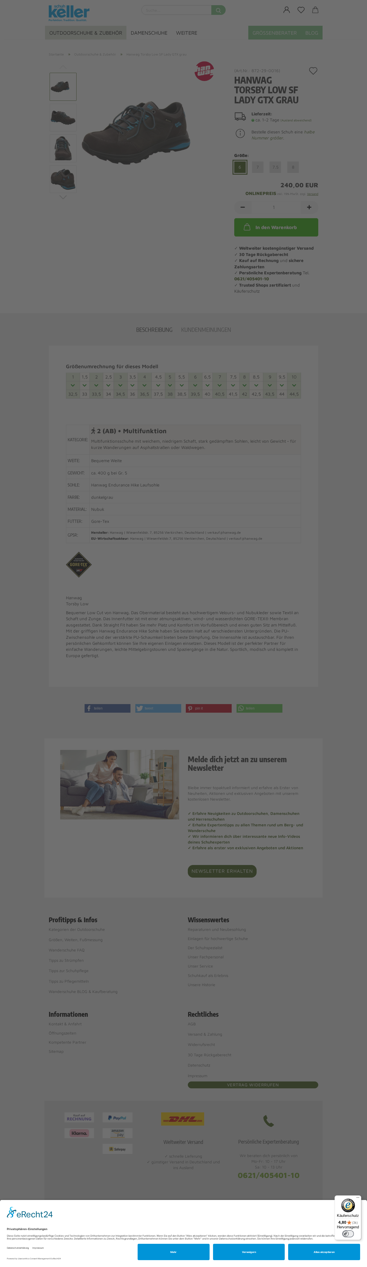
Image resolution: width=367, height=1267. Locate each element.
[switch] (348, 1233)
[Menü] (357, 1198)
